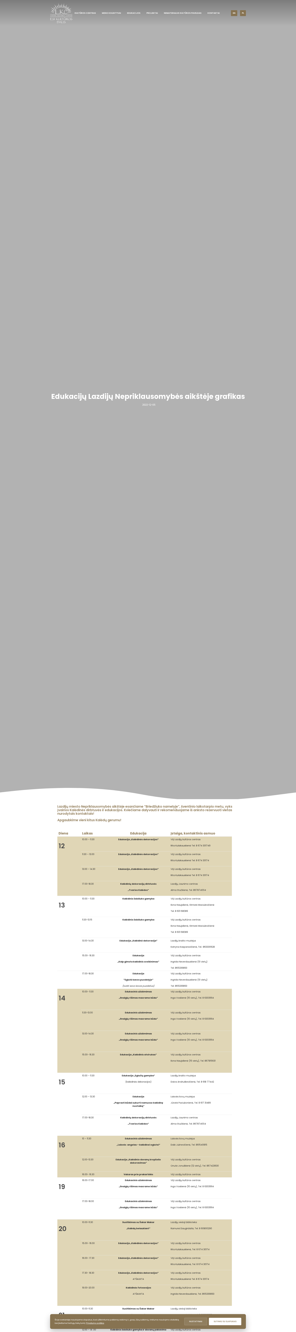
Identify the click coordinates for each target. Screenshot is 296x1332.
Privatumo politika (95, 1323)
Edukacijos (133, 13)
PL (243, 13)
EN (234, 13)
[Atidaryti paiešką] (226, 13)
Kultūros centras (85, 13)
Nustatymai (195, 1321)
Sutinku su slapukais (225, 1321)
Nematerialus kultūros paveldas (182, 13)
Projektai (152, 13)
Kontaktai (214, 13)
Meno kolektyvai (111, 13)
